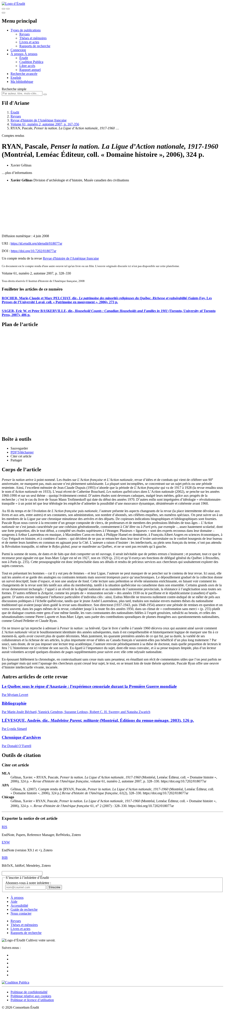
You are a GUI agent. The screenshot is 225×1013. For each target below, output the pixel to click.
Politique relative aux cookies (31, 996)
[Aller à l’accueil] (13, 3)
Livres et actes (29, 42)
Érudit (23, 58)
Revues (24, 34)
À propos (30, 54)
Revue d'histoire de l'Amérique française (39, 120)
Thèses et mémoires (33, 38)
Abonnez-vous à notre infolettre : (28, 883)
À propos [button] (17, 54)
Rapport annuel (30, 70)
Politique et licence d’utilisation (32, 1000)
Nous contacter (21, 913)
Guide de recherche (24, 909)
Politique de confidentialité (29, 992)
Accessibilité (19, 905)
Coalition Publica (31, 62)
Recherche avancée (24, 74)
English (16, 77)
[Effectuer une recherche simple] (3, 8)
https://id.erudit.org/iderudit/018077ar (36, 243)
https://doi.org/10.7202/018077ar (33, 251)
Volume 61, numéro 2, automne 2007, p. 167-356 (45, 124)
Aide (14, 901)
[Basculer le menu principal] (3, 12)
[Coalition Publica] (15, 982)
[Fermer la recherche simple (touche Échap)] (8, 8)
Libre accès (27, 66)
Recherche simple (14, 89)
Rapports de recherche (34, 46)
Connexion (18, 50)
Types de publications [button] (26, 30)
